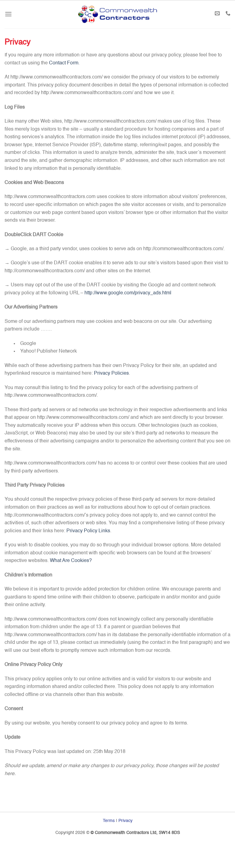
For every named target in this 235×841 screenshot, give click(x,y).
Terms (109, 821)
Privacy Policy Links (88, 531)
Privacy (125, 821)
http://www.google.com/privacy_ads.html (127, 293)
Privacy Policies (111, 373)
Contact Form (63, 63)
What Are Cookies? (71, 560)
